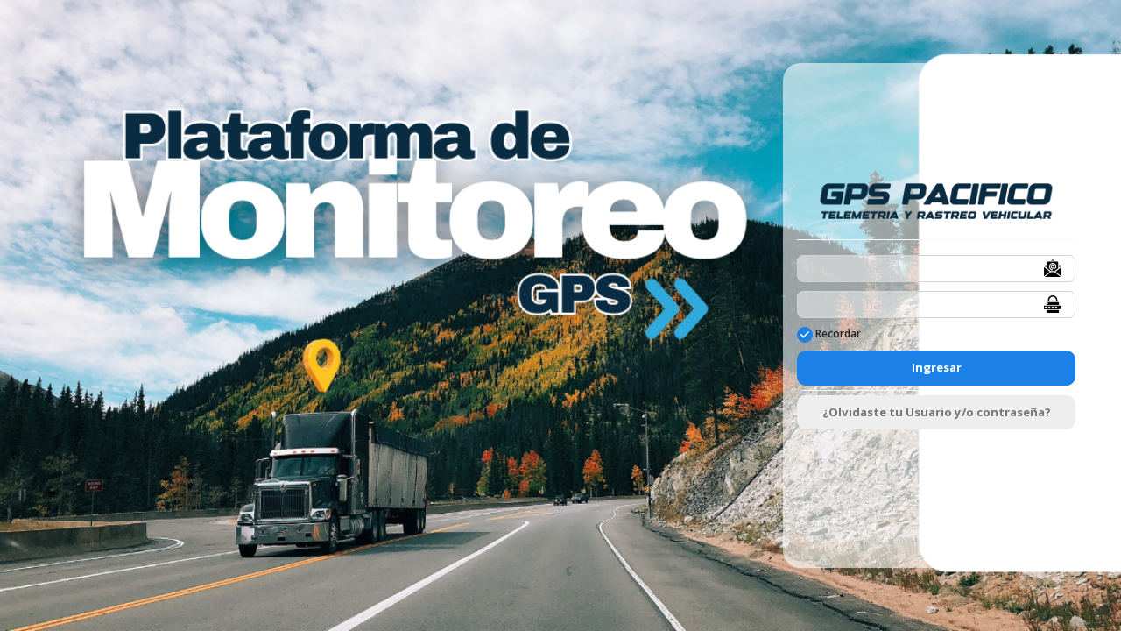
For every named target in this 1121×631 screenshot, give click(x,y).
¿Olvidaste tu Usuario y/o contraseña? (936, 412)
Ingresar (937, 367)
